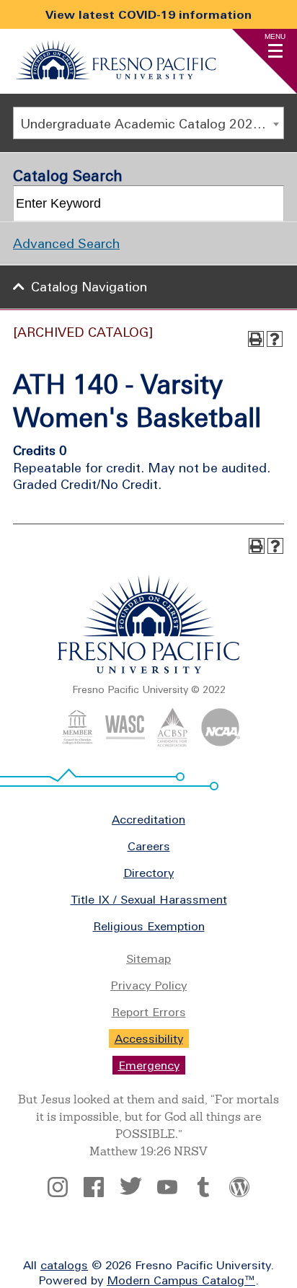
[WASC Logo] (125, 742)
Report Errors (149, 1011)
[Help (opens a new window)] (275, 339)
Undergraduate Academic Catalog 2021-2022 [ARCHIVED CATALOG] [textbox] (151, 123)
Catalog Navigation (89, 286)
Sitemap (148, 958)
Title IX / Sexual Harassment (149, 899)
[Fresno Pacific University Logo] (116, 75)
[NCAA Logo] (220, 742)
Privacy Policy (148, 985)
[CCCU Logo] (77, 742)
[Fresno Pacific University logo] (149, 670)
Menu (275, 36)
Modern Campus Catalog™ (181, 1280)
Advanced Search (66, 243)
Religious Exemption (149, 925)
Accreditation (148, 819)
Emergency (148, 1065)
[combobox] (148, 123)
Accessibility (149, 1038)
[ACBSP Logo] (172, 742)
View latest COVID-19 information (148, 14)
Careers (149, 845)
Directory (148, 872)
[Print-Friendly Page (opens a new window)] (256, 339)
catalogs (64, 1264)
